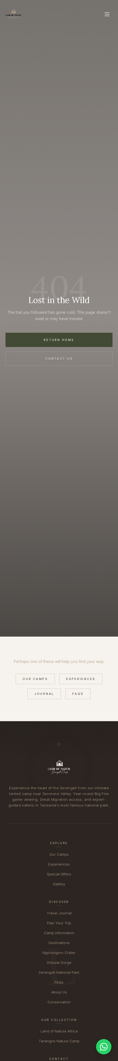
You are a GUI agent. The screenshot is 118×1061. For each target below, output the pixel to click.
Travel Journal (59, 913)
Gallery (59, 884)
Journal (44, 694)
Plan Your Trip (59, 923)
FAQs (78, 694)
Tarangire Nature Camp (59, 1041)
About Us (59, 992)
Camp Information (59, 933)
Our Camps (35, 679)
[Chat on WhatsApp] (103, 1046)
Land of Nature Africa (59, 1031)
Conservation (59, 1002)
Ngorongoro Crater (59, 952)
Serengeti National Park (59, 972)
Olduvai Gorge (59, 962)
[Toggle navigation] (107, 14)
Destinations (59, 942)
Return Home (59, 340)
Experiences (80, 679)
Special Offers (59, 874)
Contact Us (59, 358)
